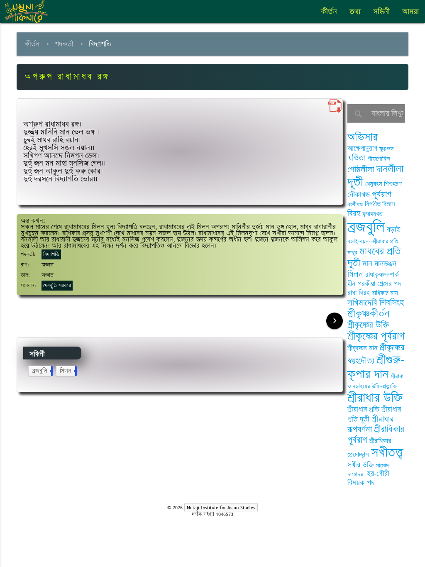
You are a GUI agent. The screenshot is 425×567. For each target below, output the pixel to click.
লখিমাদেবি (362, 303)
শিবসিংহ (391, 302)
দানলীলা (389, 169)
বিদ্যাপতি (100, 44)
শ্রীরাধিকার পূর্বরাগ (375, 435)
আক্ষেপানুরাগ (362, 148)
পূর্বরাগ (381, 194)
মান (367, 264)
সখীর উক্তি (360, 464)
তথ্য (355, 12)
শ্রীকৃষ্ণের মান (362, 348)
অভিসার (362, 137)
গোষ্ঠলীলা (360, 169)
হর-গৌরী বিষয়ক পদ (368, 478)
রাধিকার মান (385, 293)
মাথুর (352, 252)
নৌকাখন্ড (358, 194)
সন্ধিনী (381, 12)
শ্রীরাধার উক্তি (374, 398)
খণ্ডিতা (356, 158)
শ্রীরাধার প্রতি (363, 409)
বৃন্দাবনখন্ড (372, 214)
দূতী (355, 182)
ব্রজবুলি (41, 371)
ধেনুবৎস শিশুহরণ (383, 184)
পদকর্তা (64, 44)
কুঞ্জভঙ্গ (386, 148)
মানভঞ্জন (385, 263)
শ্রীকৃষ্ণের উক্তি (368, 325)
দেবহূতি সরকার (57, 285)
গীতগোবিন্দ (379, 158)
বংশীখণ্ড (355, 204)
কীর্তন (329, 12)
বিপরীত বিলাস (380, 204)
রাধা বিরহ (358, 293)
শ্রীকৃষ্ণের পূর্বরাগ (376, 336)
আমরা (410, 12)
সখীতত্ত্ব (387, 452)
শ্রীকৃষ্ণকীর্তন (368, 314)
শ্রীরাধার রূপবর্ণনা (370, 424)
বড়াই (393, 229)
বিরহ (353, 213)
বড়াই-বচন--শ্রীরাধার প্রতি (372, 241)
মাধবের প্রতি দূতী (374, 257)
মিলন (67, 371)
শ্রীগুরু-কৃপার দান (376, 366)
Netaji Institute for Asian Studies (221, 507)
